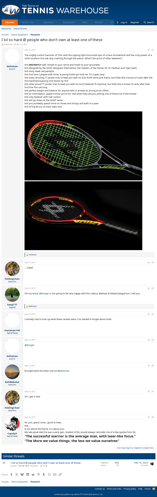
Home (147, 488)
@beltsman (63, 370)
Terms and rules (114, 488)
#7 (153, 391)
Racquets (34, 466)
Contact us (100, 488)
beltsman (8, 44)
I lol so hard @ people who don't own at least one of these (46, 463)
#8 (153, 417)
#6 (153, 365)
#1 (153, 50)
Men (84, 22)
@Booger (44, 293)
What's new (28, 22)
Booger (14, 466)
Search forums (20, 28)
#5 (153, 340)
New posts (6, 28)
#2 (153, 262)
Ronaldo (144, 465)
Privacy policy (130, 488)
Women (99, 22)
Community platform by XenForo (78, 494)
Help (140, 488)
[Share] (149, 50)
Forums (9, 22)
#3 (153, 288)
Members (48, 22)
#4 (153, 314)
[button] (37, 22)
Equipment (69, 22)
